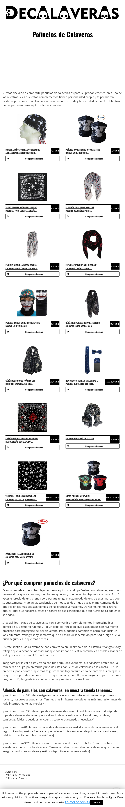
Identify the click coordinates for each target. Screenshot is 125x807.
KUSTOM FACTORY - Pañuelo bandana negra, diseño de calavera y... (21, 440)
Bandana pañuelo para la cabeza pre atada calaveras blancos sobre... (22, 151)
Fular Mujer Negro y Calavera (80, 438)
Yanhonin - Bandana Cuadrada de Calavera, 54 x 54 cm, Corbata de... (21, 498)
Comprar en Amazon (34, 158)
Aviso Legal (11, 771)
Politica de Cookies (16, 778)
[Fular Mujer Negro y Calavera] (93, 418)
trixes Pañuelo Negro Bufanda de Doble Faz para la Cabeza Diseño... (21, 209)
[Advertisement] (62, 66)
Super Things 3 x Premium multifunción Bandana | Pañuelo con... (83, 498)
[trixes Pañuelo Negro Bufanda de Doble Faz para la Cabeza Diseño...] (32, 187)
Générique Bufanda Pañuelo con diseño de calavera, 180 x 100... (20, 382)
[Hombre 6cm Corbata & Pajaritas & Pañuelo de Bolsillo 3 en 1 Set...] (93, 360)
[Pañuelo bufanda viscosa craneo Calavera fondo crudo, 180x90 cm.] (32, 244)
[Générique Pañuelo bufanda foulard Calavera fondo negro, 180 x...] (93, 302)
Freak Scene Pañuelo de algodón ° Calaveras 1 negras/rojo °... (81, 267)
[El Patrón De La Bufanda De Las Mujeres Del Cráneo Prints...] (93, 187)
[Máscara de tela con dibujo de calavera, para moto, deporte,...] (32, 533)
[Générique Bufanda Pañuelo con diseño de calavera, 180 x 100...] (32, 360)
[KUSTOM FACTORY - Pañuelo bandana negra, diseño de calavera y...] (32, 418)
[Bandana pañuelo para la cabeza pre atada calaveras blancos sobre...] (32, 129)
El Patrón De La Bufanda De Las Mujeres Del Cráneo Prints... (80, 209)
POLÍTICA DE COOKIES (77, 802)
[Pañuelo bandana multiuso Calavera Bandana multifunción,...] (93, 129)
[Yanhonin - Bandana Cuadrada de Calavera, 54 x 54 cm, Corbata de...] (32, 475)
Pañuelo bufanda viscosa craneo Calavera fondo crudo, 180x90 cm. (21, 267)
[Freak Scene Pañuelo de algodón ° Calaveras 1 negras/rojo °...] (93, 244)
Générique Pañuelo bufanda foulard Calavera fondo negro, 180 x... (83, 324)
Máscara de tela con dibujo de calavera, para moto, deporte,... (20, 555)
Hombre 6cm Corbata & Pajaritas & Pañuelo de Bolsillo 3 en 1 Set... (82, 382)
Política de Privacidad (18, 774)
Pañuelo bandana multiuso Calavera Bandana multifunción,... (83, 151)
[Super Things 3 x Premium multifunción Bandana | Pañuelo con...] (93, 475)
